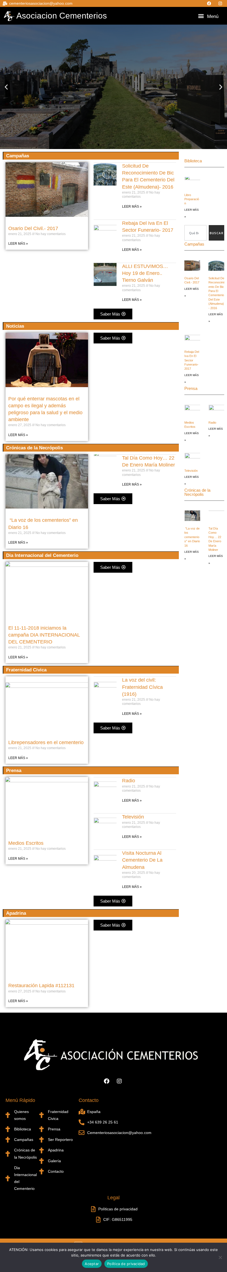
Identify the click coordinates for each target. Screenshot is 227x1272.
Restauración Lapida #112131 (41, 985)
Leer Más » (18, 244)
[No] (220, 1257)
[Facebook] (210, 3)
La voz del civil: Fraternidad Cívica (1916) (142, 687)
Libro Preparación (191, 199)
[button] (201, 15)
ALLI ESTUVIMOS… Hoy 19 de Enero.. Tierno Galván (145, 273)
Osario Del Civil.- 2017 (33, 228)
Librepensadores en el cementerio (46, 742)
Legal (113, 1197)
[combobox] (195, 233)
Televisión (133, 817)
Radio (128, 780)
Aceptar (92, 1263)
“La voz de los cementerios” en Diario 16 (192, 537)
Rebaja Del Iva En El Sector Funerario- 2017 (191, 360)
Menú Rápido (20, 1100)
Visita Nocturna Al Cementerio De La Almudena (142, 860)
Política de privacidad (126, 1263)
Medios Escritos (25, 843)
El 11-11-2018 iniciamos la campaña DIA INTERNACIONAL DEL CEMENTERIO (44, 635)
